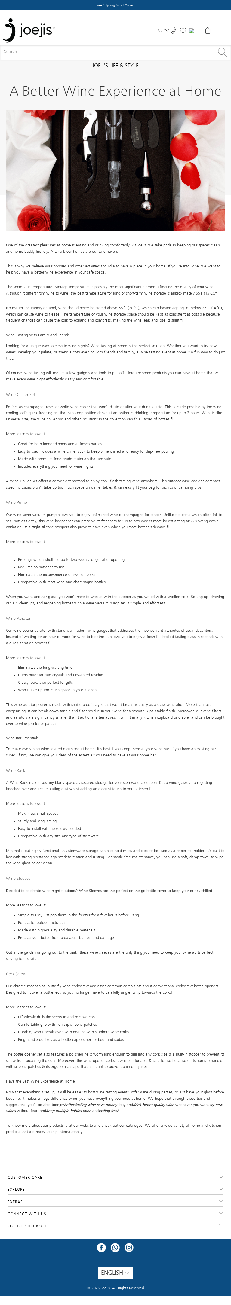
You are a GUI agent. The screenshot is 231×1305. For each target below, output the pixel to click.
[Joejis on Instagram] (129, 1250)
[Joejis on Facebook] (101, 1250)
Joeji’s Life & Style (115, 66)
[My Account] (192, 30)
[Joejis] (29, 30)
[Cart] (207, 30)
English (113, 1273)
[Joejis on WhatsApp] (115, 1250)
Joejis (105, 1288)
